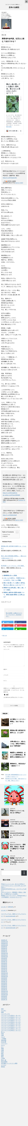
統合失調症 (4, 1061)
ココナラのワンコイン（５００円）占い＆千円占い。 (18, 824)
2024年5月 (4, 965)
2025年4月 (4, 948)
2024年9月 (4, 958)
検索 (2, 869)
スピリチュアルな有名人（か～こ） (11, 1017)
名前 (5, 669)
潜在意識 (3, 1040)
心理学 (3, 1058)
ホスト (3, 1045)
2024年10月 (4, 956)
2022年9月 (4, 996)
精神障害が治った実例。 (11, 575)
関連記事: (5, 536)
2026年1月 (4, 940)
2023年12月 (4, 973)
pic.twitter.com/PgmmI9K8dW (11, 495)
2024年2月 (4, 970)
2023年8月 (4, 979)
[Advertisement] (14, 1111)
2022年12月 (4, 991)
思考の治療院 (14, 7)
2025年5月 (4, 946)
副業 (2, 1012)
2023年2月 (4, 989)
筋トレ (3, 1032)
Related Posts (6, 534)
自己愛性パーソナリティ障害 (9, 1063)
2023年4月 (4, 986)
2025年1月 (4, 951)
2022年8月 (4, 998)
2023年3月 (4, 988)
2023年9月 (4, 978)
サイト (5, 680)
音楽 (2, 1052)
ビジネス (3, 1065)
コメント (6, 649)
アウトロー (4, 1043)
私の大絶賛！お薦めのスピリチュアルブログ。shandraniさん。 (14, 614)
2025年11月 (4, 943)
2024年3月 (4, 968)
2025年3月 (4, 950)
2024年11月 (4, 955)
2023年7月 (4, 981)
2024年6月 (4, 963)
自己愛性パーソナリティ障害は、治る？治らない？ (18, 721)
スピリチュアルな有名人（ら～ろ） (11, 1027)
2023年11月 (4, 974)
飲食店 (3, 1066)
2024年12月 (4, 953)
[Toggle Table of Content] (16, 532)
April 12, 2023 (19, 182)
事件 (2, 1056)
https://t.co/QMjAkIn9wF (10, 515)
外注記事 (3, 1042)
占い (2, 1047)
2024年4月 (4, 966)
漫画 (2, 1048)
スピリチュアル (5, 1014)
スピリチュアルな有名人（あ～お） (11, 1015)
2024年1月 (4, 971)
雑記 (2, 1053)
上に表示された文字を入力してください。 (14, 697)
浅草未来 (10, 907)
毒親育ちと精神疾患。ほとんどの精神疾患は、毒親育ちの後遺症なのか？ (18, 755)
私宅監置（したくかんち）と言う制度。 (13, 566)
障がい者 (5, 635)
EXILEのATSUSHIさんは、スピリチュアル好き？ (17, 835)
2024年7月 (4, 961)
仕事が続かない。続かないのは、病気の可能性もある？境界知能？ (18, 744)
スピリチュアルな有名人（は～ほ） (11, 1023)
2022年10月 (4, 994)
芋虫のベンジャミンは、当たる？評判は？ (13, 884)
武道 (2, 1033)
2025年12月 (4, 941)
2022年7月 (4, 999)
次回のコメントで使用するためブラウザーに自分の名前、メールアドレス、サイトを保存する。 (14, 690)
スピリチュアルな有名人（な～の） (11, 1022)
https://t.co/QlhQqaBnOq (10, 493)
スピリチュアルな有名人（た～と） (11, 1020)
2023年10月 (4, 976)
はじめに (3, 907)
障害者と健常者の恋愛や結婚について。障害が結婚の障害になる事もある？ (14, 595)
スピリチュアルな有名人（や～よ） (11, 1028)
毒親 (2, 1055)
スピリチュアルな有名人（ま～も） (11, 1025)
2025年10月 (4, 945)
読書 (2, 1050)
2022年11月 (4, 993)
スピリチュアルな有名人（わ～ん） (11, 1030)
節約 (2, 1009)
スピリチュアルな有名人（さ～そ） (11, 1018)
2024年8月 (4, 960)
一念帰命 (3, 1038)
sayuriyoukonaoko (11, 916)
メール (6, 675)
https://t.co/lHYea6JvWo (10, 178)
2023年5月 (4, 984)
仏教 (2, 1035)
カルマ (3, 1037)
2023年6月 (4, 983)
